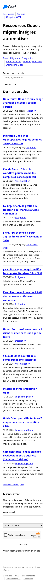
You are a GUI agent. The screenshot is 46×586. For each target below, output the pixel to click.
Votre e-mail (9, 512)
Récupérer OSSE (13, 17)
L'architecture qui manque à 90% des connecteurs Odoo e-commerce (22, 296)
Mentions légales (13, 578)
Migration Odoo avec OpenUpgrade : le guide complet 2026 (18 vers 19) (22, 139)
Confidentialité (28, 576)
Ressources (8, 14)
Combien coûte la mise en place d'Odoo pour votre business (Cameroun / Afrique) (22, 455)
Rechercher (10, 84)
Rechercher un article (13, 73)
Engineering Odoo (14, 64)
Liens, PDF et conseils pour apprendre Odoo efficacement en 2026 (22, 236)
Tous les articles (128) (13, 484)
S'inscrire (23, 544)
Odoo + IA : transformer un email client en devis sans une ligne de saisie (22, 332)
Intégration (27, 58)
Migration (15, 58)
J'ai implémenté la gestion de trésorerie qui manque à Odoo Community (21, 209)
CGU (17, 576)
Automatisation (13, 61)
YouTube (21, 14)
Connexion (28, 578)
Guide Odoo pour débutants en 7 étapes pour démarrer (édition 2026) (22, 422)
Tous (5, 58)
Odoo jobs (7, 576)
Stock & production (32, 61)
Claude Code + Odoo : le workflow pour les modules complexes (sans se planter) (19, 172)
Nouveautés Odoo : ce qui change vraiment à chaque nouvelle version (23, 102)
